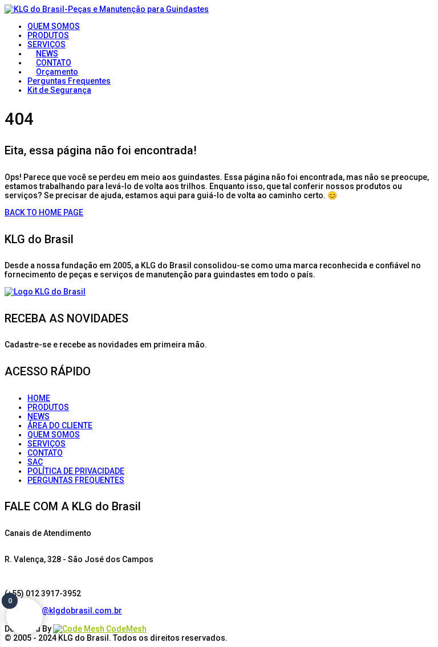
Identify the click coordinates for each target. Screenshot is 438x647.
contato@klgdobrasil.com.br (67, 610)
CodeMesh (125, 628)
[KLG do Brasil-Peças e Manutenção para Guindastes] (107, 9)
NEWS (38, 416)
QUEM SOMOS (53, 434)
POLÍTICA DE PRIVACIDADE (75, 471)
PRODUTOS (48, 407)
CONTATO (45, 452)
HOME (38, 398)
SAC (35, 461)
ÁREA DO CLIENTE (59, 425)
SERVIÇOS (46, 443)
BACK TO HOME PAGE (44, 212)
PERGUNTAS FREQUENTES (75, 480)
